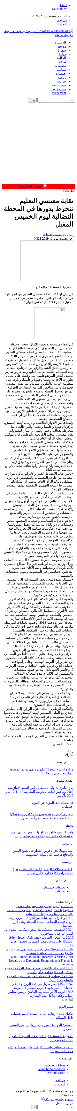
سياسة (61, 69)
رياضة (62, 77)
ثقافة (62, 62)
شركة (49, 1099)
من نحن (62, 20)
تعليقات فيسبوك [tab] (54, 887)
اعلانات (69, 234)
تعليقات (60, 891)
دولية (62, 54)
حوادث (61, 81)
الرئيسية (60, 42)
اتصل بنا (61, 24)
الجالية (61, 58)
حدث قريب (58, 89)
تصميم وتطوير (63, 1099)
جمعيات (60, 73)
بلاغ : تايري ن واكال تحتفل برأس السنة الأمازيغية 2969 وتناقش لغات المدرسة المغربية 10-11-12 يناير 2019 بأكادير (39, 791)
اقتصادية (67, 806)
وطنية (62, 50)
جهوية (62, 46)
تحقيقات (60, 65)
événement (59, 93)
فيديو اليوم (59, 85)
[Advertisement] (38, 143)
